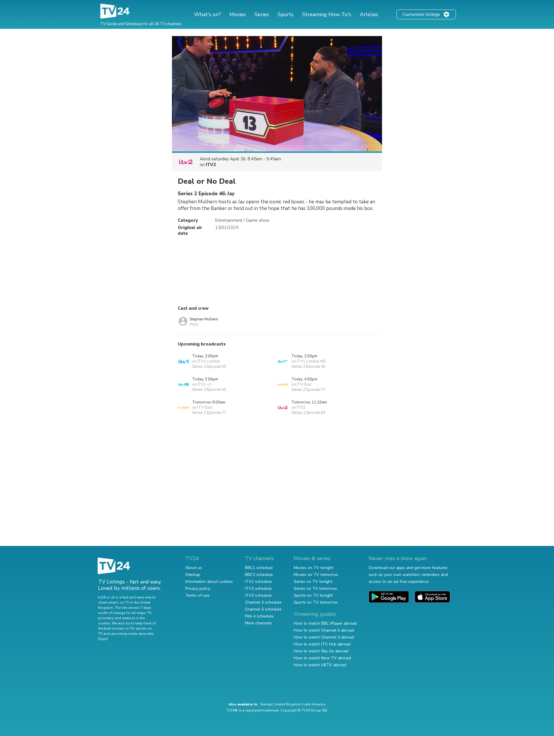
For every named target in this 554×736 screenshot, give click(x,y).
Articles (369, 14)
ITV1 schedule (258, 581)
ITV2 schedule (258, 588)
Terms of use (197, 595)
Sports (285, 14)
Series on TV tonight (313, 581)
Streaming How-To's (326, 14)
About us (193, 567)
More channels (258, 623)
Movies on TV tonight (313, 567)
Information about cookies (209, 581)
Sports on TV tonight (313, 595)
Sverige (266, 704)
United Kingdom (287, 704)
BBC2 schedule (259, 574)
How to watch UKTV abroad (320, 665)
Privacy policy (197, 588)
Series (261, 14)
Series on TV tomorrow (315, 588)
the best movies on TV (116, 628)
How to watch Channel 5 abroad (324, 637)
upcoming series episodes (132, 633)
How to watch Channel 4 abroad (324, 630)
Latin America (314, 704)
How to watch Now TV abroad (322, 658)
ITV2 (211, 165)
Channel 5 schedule (263, 609)
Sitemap (192, 574)
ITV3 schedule (258, 595)
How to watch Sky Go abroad (321, 651)
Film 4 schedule (259, 616)
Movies (237, 14)
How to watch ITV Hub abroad (322, 644)
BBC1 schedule (259, 567)
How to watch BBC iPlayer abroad (325, 623)
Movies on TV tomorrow (316, 574)
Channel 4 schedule (263, 602)
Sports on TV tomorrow (316, 602)
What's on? (207, 14)
